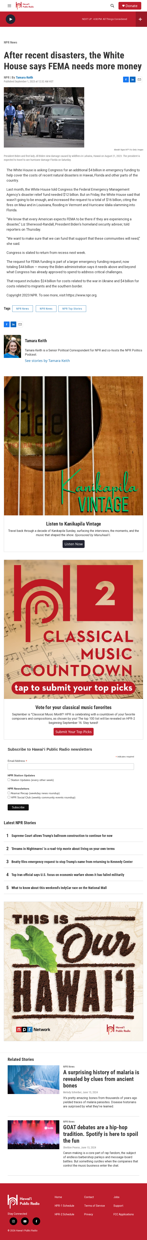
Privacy (88, 1214)
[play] (10, 19)
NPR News (10, 42)
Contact (89, 1197)
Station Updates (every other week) (32, 780)
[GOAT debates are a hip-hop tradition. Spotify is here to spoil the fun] (33, 1134)
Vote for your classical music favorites (73, 707)
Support (118, 1205)
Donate (131, 6)
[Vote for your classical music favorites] (73, 629)
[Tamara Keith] (12, 346)
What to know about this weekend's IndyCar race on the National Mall (59, 888)
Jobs (116, 1197)
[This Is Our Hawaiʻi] (73, 971)
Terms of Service (94, 1205)
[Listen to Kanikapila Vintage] (73, 445)
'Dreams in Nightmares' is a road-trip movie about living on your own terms (63, 849)
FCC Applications (124, 1214)
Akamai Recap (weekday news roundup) (35, 793)
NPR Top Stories (72, 308)
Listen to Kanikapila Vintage (73, 524)
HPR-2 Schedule (64, 1214)
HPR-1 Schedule (64, 1205)
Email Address (17, 761)
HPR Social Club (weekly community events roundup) (42, 797)
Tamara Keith (24, 77)
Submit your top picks (74, 731)
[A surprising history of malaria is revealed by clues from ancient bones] (33, 1079)
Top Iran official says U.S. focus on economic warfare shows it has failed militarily (67, 875)
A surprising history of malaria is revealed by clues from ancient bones (101, 1079)
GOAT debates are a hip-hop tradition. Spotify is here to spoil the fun (100, 1134)
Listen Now (74, 544)
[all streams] (141, 19)
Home (58, 1197)
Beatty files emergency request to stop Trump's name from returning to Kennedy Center (72, 862)
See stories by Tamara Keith (47, 360)
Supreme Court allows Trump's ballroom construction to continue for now (61, 836)
